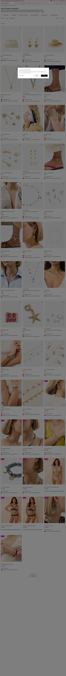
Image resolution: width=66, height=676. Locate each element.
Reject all (37, 75)
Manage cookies (21, 75)
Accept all (44, 75)
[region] (33, 73)
